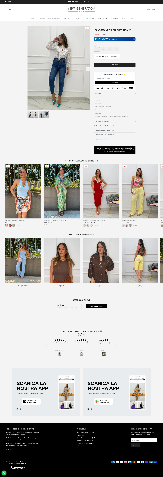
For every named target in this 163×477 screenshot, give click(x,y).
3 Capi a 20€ (78, 18)
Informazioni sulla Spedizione (85, 441)
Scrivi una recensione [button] (96, 306)
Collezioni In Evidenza (54, 18)
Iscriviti (135, 445)
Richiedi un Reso (81, 446)
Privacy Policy (80, 435)
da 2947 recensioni (81, 336)
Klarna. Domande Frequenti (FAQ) (86, 438)
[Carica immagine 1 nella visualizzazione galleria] (59, 68)
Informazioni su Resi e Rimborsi (85, 443)
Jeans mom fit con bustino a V (27, 24)
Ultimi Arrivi (32, 18)
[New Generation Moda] (81, 9)
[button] (114, 39)
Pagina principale (16, 24)
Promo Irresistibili (89, 18)
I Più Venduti (114, 18)
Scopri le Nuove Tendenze (81, 161)
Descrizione (97, 93)
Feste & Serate (67, 18)
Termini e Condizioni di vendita (85, 432)
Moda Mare (42, 18)
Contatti (132, 18)
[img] (81, 334)
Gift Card (123, 18)
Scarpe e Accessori (103, 18)
